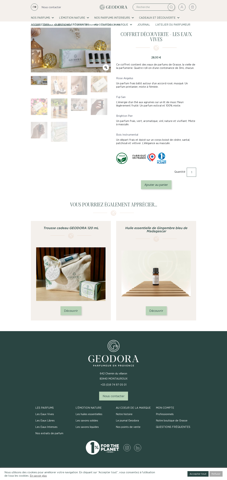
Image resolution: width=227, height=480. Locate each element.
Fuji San (121, 97)
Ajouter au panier (156, 185)
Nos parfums (40, 17)
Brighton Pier (124, 115)
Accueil (35, 24)
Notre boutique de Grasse (171, 420)
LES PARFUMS (44, 407)
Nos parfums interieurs (112, 17)
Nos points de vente (128, 427)
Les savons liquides (87, 427)
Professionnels (165, 414)
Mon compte (165, 407)
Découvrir (71, 310)
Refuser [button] (216, 474)
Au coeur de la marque (133, 407)
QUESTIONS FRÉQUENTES (173, 427)
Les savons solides (87, 420)
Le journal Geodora (127, 420)
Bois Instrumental (127, 134)
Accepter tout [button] (198, 474)
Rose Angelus (124, 78)
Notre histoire (124, 414)
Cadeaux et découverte (157, 17)
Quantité (179, 171)
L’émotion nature (72, 17)
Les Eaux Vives (44, 414)
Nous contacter (51, 7)
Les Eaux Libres (45, 420)
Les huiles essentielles (89, 414)
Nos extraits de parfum (49, 433)
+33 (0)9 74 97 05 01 (113, 384)
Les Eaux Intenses (46, 427)
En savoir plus (38, 475)
